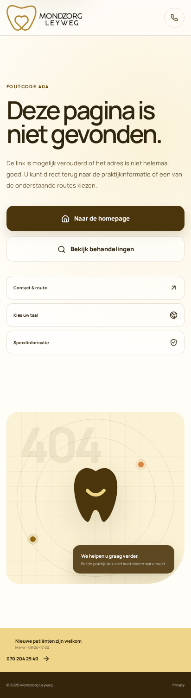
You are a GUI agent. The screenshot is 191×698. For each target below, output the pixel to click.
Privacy (178, 684)
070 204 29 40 (174, 18)
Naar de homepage (102, 218)
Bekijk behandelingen (102, 249)
